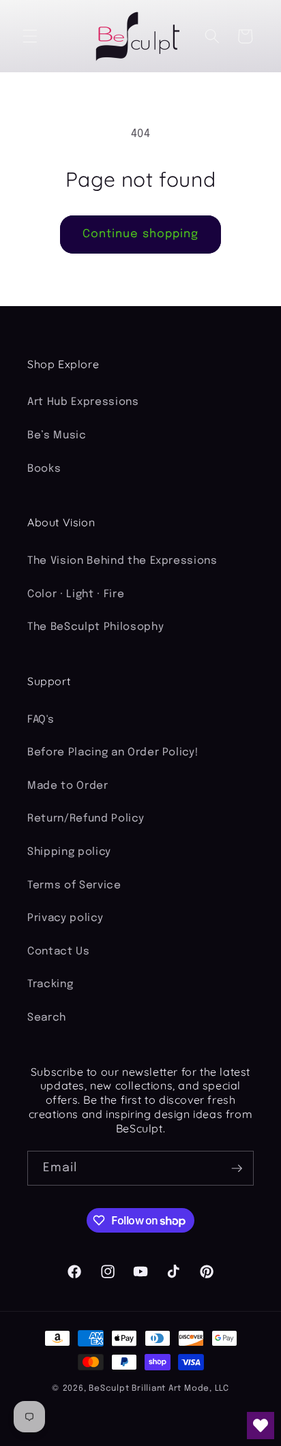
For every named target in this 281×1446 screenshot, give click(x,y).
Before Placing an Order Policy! (112, 752)
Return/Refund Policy (85, 818)
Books (44, 469)
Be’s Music (57, 435)
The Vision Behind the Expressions (122, 561)
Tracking (50, 984)
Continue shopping (141, 234)
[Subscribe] (236, 1168)
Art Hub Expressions (83, 402)
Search (46, 1017)
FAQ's (40, 719)
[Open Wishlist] (260, 1425)
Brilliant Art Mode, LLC (180, 1388)
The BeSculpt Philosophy (95, 627)
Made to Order (67, 786)
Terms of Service (74, 885)
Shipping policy (69, 852)
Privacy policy (65, 918)
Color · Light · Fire (75, 594)
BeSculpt (109, 1388)
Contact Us (58, 951)
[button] (30, 36)
